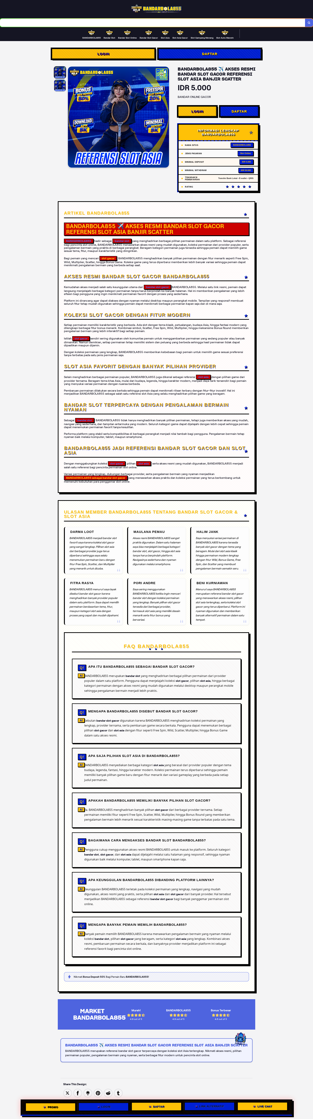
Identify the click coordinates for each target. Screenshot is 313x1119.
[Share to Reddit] (108, 1092)
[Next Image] (166, 117)
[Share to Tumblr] (118, 1092)
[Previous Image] (71, 117)
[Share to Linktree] (88, 1092)
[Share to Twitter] (67, 1092)
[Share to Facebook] (77, 1092)
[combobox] (152, 23)
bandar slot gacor (157, 287)
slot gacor (80, 338)
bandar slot (122, 240)
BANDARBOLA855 (78, 240)
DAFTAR (209, 54)
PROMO (53, 1107)
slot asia (203, 377)
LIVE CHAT (264, 1106)
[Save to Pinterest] (98, 1092)
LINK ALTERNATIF (211, 1107)
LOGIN (103, 54)
